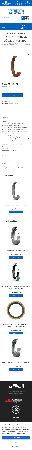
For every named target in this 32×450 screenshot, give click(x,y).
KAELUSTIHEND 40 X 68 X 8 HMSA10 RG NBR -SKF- (16, 362)
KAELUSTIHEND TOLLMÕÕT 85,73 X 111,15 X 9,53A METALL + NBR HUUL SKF (16, 287)
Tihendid (11, 103)
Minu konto (27, 3)
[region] (16, 436)
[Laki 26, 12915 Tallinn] (16, 420)
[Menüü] (3, 26)
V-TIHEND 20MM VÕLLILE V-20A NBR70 (16, 205)
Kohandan (16, 442)
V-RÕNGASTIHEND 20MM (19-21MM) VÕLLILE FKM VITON (16, 44)
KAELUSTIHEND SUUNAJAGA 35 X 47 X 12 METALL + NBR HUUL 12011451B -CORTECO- (16, 325)
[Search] (23, 18)
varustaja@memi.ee (6, 3)
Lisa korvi (12, 95)
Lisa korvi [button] (16, 212)
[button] (28, 54)
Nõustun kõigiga (16, 437)
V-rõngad (15, 103)
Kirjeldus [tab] (5, 113)
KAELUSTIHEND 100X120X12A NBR (16, 250)
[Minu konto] (28, 2)
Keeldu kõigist (16, 446)
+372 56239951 (18, 3)
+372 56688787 (18, 4)
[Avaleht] (9, 43)
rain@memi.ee (6, 4)
